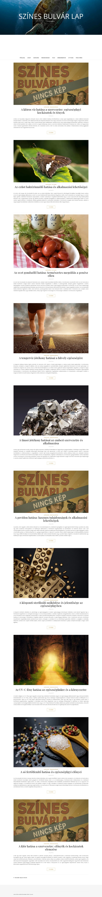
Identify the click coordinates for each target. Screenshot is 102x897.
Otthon (70, 57)
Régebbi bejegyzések (21, 877)
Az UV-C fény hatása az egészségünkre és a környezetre (51, 689)
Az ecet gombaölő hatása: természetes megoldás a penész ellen (51, 274)
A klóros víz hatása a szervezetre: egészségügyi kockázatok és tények (51, 111)
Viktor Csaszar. (30, 894)
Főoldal (22, 57)
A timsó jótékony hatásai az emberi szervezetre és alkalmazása (51, 441)
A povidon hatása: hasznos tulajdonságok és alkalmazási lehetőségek (51, 519)
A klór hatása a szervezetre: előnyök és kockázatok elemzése (51, 847)
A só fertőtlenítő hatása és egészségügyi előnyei (51, 772)
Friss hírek (79, 57)
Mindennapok (62, 57)
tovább (51, 132)
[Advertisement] (51, 45)
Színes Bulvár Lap (51, 16)
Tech (53, 57)
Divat (29, 57)
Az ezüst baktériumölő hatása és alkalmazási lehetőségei (51, 187)
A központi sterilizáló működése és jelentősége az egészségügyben (51, 604)
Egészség (36, 57)
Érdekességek (45, 57)
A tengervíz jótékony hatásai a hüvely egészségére (51, 358)
